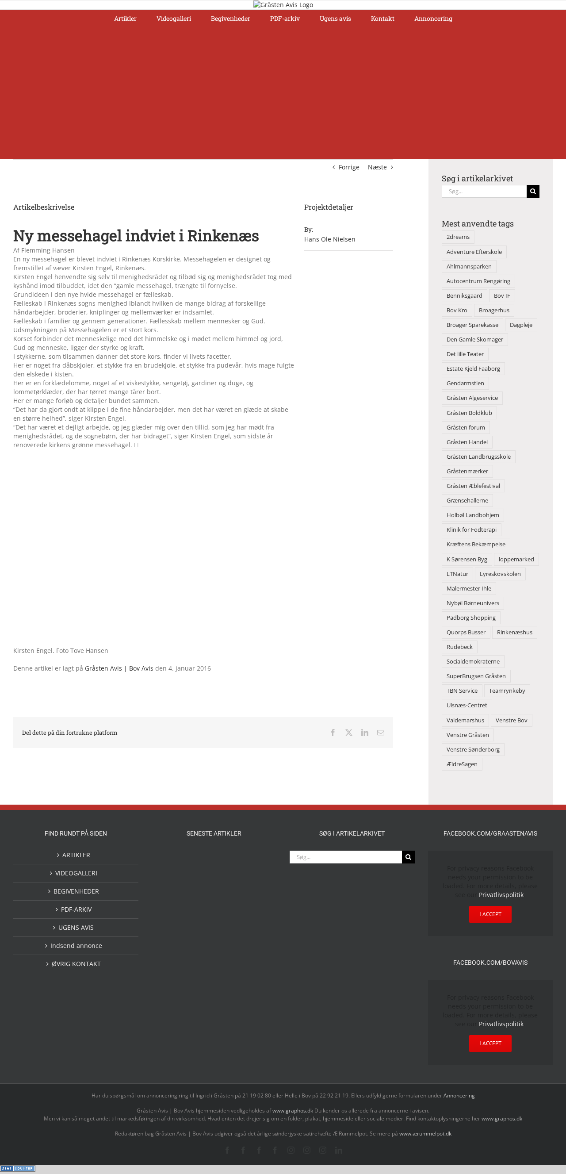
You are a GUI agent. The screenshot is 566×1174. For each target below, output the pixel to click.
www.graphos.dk (293, 1110)
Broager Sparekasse (472, 325)
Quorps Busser (466, 632)
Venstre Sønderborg (473, 749)
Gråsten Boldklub (469, 413)
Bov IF (502, 295)
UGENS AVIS (76, 927)
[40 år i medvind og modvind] (256, 1008)
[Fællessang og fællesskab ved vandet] (228, 861)
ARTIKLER (76, 855)
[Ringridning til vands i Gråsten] (200, 933)
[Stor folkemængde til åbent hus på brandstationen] (228, 1008)
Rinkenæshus (514, 632)
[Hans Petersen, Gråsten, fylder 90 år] (200, 1011)
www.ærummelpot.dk (425, 1133)
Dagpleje (521, 325)
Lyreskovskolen (500, 574)
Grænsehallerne (467, 500)
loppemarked (516, 559)
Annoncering (459, 1095)
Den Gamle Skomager (475, 339)
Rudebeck (460, 647)
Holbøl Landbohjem (473, 515)
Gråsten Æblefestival (473, 486)
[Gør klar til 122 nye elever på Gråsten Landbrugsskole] (171, 897)
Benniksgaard (464, 295)
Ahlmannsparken (469, 266)
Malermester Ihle (469, 588)
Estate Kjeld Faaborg (473, 368)
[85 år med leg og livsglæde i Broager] (200, 905)
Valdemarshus (465, 720)
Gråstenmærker (467, 471)
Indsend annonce (76, 945)
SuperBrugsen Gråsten (476, 676)
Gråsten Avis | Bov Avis (119, 668)
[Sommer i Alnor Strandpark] (228, 972)
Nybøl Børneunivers (473, 603)
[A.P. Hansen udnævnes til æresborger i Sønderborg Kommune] (200, 869)
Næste (377, 167)
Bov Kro (457, 310)
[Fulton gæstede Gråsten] (256, 860)
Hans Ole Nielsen (330, 239)
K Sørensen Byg (467, 559)
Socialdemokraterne (473, 661)
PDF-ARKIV (76, 909)
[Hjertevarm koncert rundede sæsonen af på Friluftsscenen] (228, 898)
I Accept (490, 914)
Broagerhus (494, 310)
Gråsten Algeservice (472, 398)
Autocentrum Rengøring (478, 281)
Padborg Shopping (471, 618)
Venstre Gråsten (468, 735)
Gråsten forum (466, 427)
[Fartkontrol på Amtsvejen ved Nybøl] (171, 860)
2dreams (458, 237)
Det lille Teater (465, 354)
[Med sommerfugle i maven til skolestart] (200, 973)
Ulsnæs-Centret (467, 705)
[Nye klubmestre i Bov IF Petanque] (171, 934)
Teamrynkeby (507, 690)
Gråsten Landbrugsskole (479, 456)
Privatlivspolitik (501, 894)
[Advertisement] (283, 92)
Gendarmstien (465, 383)
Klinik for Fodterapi (472, 529)
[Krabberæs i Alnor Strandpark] (256, 979)
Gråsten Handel (467, 442)
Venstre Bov (512, 720)
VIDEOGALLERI (76, 873)
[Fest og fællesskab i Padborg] (256, 898)
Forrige (349, 167)
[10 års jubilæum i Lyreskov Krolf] (228, 942)
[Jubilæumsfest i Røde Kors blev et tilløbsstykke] (256, 934)
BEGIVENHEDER (76, 891)
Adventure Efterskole (474, 252)
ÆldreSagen (462, 764)
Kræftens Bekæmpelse (476, 544)
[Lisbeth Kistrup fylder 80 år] (171, 1011)
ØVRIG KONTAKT (76, 963)
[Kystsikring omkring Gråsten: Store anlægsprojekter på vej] (171, 971)
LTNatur (457, 574)
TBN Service (462, 690)
